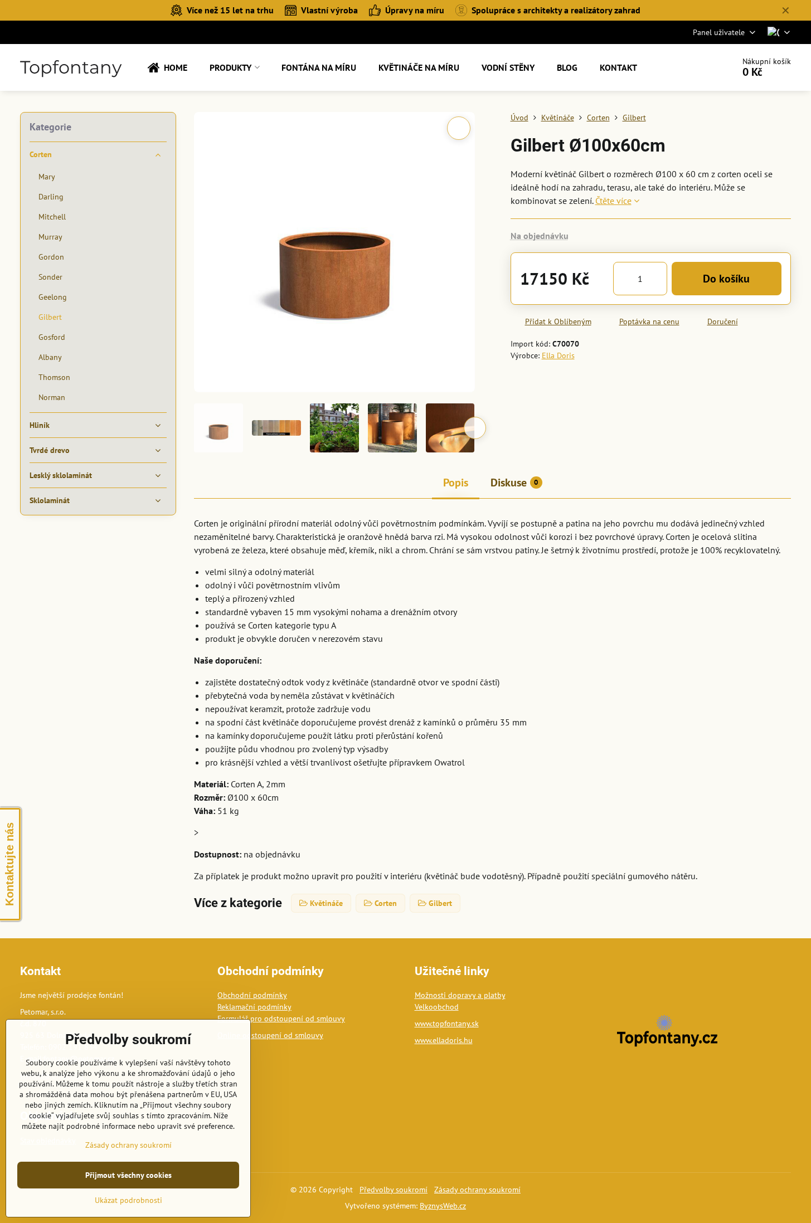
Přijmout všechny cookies (128, 1175)
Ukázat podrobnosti (128, 1200)
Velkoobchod (437, 1007)
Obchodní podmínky (252, 995)
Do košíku (726, 278)
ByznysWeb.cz (443, 1206)
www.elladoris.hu (444, 1040)
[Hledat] (694, 67)
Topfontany (71, 67)
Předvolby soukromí (394, 1190)
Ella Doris (558, 355)
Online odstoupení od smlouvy (270, 1035)
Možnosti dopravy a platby (460, 995)
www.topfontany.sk (447, 1024)
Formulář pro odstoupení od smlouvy (281, 1019)
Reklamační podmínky (254, 1007)
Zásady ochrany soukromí (477, 1190)
